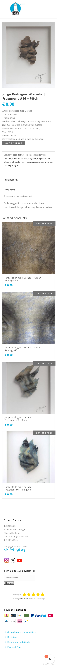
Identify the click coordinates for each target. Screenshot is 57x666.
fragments (41, 158)
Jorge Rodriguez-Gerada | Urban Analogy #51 (23, 349)
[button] (49, 28)
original (10, 162)
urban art (43, 162)
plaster (18, 162)
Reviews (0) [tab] (11, 180)
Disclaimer (12, 637)
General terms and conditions (21, 632)
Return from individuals (18, 642)
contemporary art (20, 158)
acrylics (42, 155)
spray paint (26, 162)
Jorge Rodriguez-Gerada (23, 155)
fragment (32, 158)
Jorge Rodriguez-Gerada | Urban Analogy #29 (23, 279)
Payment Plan (14, 647)
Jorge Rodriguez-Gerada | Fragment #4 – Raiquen (19, 488)
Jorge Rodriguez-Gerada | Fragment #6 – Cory (19, 418)
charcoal (7, 158)
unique (35, 162)
